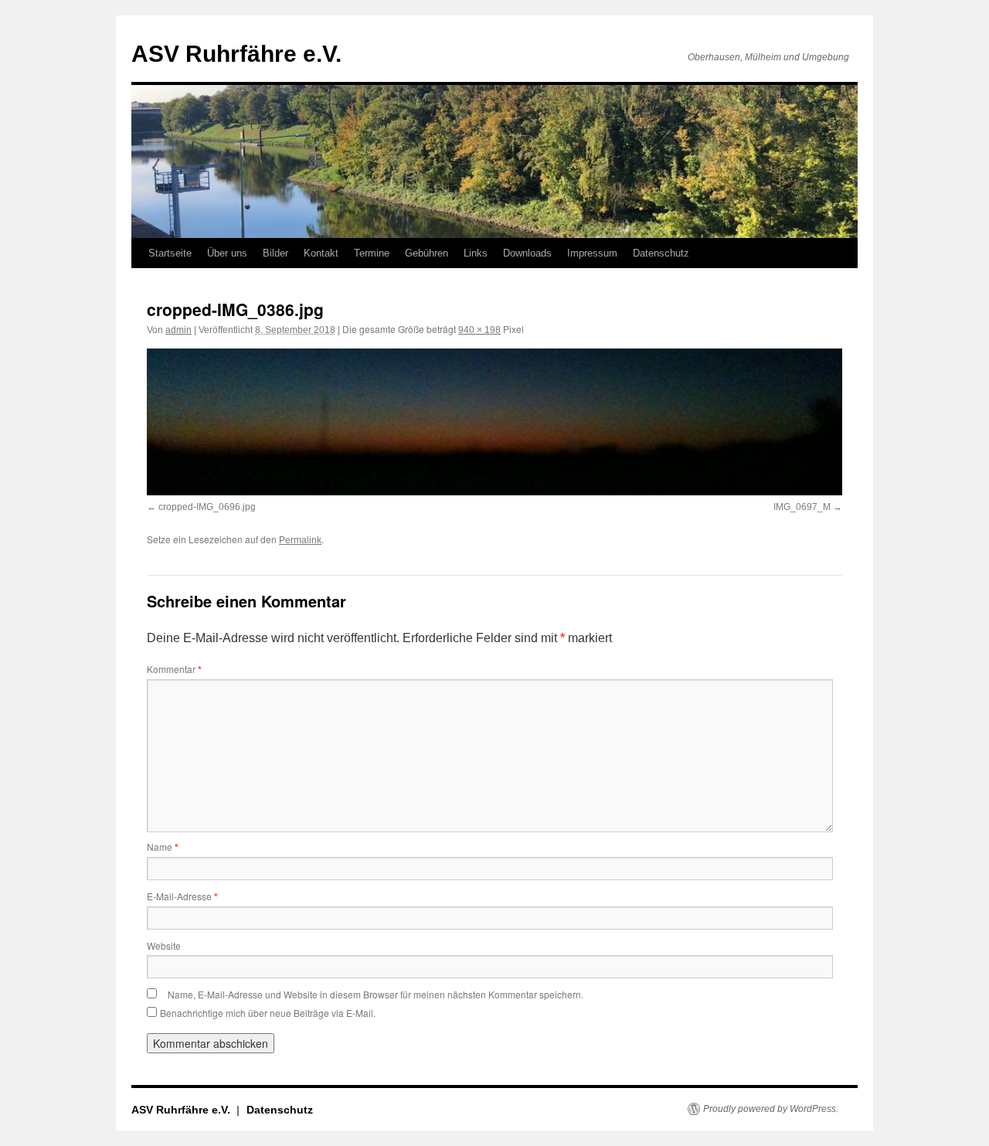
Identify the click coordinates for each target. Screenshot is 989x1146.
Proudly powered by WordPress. (770, 1108)
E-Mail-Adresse (182, 896)
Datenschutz (661, 253)
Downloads (527, 253)
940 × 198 (479, 330)
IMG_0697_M (802, 507)
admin (178, 330)
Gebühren (426, 253)
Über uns (227, 253)
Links (476, 253)
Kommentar (174, 668)
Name (162, 846)
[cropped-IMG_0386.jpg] (494, 422)
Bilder (275, 253)
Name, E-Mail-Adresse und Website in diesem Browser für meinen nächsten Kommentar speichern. (375, 994)
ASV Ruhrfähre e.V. (236, 53)
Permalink (300, 540)
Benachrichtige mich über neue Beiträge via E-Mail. (268, 1012)
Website (164, 945)
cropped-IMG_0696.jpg (207, 507)
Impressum (592, 253)
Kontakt (321, 253)
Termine (371, 253)
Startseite (170, 253)
